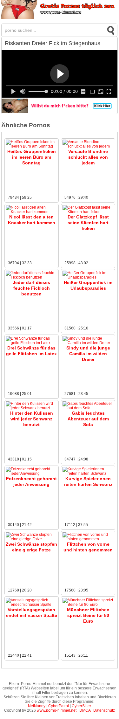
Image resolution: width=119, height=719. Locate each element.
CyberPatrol (58, 706)
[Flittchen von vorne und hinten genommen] (88, 539)
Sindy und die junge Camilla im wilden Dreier (88, 353)
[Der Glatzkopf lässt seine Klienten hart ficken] (88, 212)
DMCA (84, 710)
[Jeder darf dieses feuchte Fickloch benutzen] (31, 277)
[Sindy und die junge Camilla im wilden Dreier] (88, 343)
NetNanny (36, 706)
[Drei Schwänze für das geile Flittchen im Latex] (31, 343)
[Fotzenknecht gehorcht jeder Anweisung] (31, 473)
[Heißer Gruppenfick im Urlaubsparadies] (88, 277)
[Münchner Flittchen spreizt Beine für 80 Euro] (88, 604)
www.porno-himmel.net (56, 710)
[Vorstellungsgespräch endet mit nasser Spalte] (31, 604)
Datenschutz (104, 710)
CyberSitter (81, 706)
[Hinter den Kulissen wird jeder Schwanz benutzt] (31, 408)
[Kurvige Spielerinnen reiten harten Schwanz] (88, 473)
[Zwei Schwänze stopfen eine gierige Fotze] (31, 539)
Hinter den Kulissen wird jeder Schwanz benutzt (31, 419)
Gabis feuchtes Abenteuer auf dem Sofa (88, 419)
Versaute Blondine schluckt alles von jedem (88, 157)
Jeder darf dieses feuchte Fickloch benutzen (31, 288)
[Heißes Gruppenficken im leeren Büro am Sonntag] (31, 146)
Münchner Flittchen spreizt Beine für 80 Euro (88, 615)
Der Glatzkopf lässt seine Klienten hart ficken (88, 222)
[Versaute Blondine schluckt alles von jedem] (88, 146)
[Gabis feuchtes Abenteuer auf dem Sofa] (88, 408)
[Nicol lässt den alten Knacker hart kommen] (31, 212)
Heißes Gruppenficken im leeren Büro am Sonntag (31, 157)
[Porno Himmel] (59, 18)
